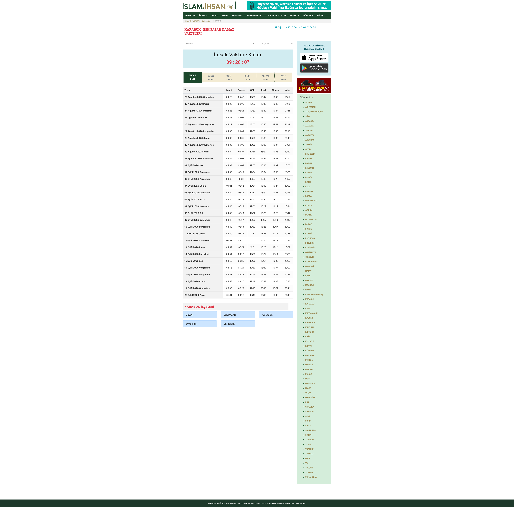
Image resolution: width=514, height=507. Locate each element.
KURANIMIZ (237, 15)
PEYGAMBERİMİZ (254, 15)
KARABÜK (206, 21)
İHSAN (225, 15)
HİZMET (294, 15)
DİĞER (320, 15)
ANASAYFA (190, 15)
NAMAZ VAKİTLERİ (192, 21)
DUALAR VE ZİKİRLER (276, 15)
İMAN (213, 15)
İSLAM (202, 15)
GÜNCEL (307, 15)
